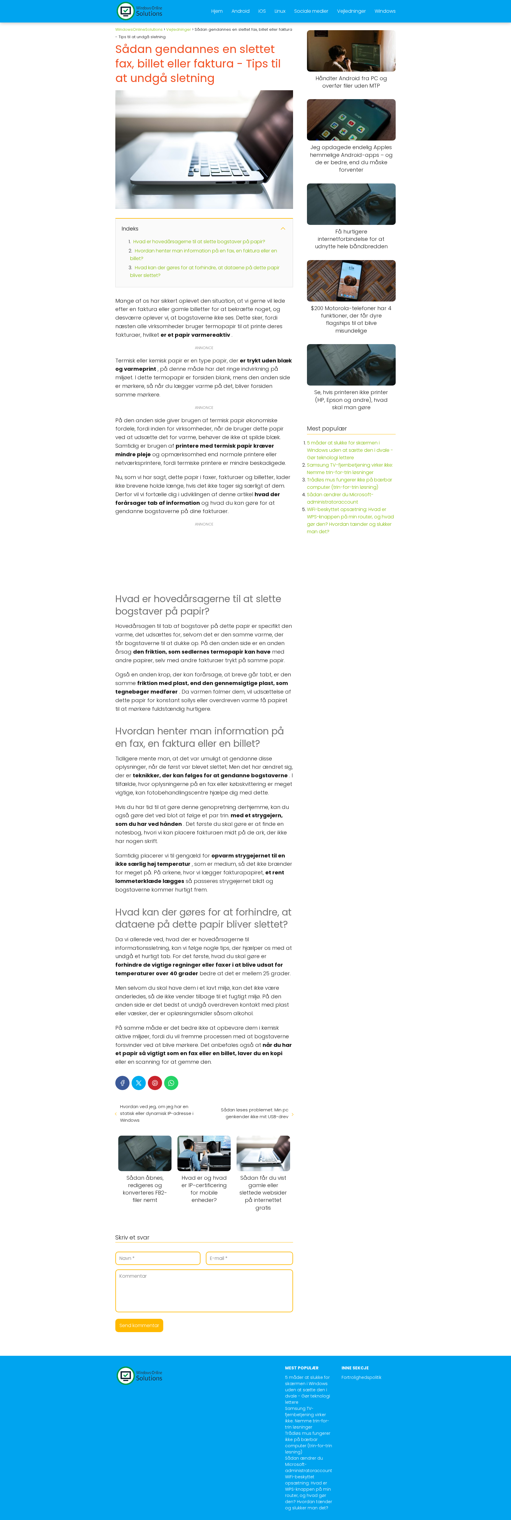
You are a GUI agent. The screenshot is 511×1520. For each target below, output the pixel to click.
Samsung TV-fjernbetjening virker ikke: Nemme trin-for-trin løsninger (307, 1417)
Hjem (217, 11)
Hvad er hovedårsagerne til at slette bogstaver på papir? (199, 241)
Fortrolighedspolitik (361, 1377)
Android (241, 11)
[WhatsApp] (171, 1083)
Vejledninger (351, 11)
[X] (139, 1083)
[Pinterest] (155, 1083)
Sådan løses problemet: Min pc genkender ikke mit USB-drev (254, 1113)
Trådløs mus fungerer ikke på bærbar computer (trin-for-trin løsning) (308, 1442)
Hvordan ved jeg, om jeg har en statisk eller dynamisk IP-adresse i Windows (156, 1113)
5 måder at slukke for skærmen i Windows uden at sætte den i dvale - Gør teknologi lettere (350, 450)
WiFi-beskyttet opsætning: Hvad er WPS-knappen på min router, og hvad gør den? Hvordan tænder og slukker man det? (308, 1492)
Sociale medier (311, 11)
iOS (262, 11)
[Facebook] (122, 1083)
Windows (385, 11)
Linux (280, 11)
